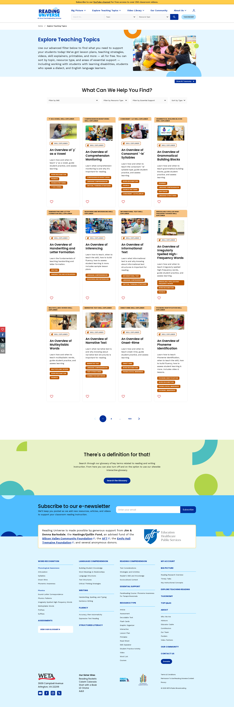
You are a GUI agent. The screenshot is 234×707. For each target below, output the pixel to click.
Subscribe (188, 509)
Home (40, 26)
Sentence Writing (86, 601)
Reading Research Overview (172, 575)
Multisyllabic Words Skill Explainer (60, 309)
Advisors (164, 620)
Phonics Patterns (45, 598)
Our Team (165, 632)
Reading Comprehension (133, 561)
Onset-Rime (43, 580)
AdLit (81, 691)
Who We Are (166, 617)
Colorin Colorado (88, 681)
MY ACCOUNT (168, 561)
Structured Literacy (91, 625)
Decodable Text (126, 617)
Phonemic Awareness (46, 584)
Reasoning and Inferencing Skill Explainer (99, 212)
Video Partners (167, 640)
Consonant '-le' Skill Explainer (134, 119)
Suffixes (41, 614)
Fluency (83, 607)
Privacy (163, 682)
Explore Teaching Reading (175, 589)
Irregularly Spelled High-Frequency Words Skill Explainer (167, 213)
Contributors (166, 628)
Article (122, 610)
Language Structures (87, 576)
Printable (123, 637)
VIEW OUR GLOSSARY (49, 629)
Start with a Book (88, 684)
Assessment (125, 614)
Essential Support (130, 586)
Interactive (124, 629)
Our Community (170, 646)
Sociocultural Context (129, 580)
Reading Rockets (88, 678)
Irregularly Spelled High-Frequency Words (55, 602)
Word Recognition (48, 561)
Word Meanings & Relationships (92, 572)
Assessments (45, 620)
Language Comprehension (93, 561)
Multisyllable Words (46, 606)
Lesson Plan (125, 633)
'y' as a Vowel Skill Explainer (61, 119)
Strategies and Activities (130, 572)
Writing (83, 590)
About (164, 609)
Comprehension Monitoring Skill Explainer (97, 120)
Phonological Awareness (48, 568)
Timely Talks (166, 579)
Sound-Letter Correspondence (50, 594)
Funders (164, 636)
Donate (166, 661)
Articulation (42, 572)
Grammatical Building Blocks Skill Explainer (169, 120)
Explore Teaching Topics (57, 26)
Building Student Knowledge (90, 568)
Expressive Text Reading (89, 618)
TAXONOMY (167, 596)
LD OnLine (84, 688)
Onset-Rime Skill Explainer (132, 308)
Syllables (41, 576)
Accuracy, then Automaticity (90, 615)
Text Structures (85, 580)
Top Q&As (166, 603)
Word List (124, 656)
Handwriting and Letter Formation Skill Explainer (60, 212)
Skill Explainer (125, 645)
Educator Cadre (167, 624)
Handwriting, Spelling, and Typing (92, 597)
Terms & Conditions (168, 674)
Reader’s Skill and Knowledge (132, 576)
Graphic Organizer (127, 625)
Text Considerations (128, 568)
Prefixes (41, 610)
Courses (123, 660)
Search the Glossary (117, 480)
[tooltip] (2, 329)
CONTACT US (167, 653)
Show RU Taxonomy (183, 81)
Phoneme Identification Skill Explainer (169, 309)
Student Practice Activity (130, 649)
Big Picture (167, 568)
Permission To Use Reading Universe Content (177, 678)
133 (130, 419)
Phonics (41, 590)
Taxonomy (189, 17)
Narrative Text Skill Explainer (98, 308)
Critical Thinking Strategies (90, 584)
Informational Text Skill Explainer (131, 212)
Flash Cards (125, 621)
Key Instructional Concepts (172, 583)
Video (122, 653)
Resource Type (128, 602)
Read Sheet (124, 641)
